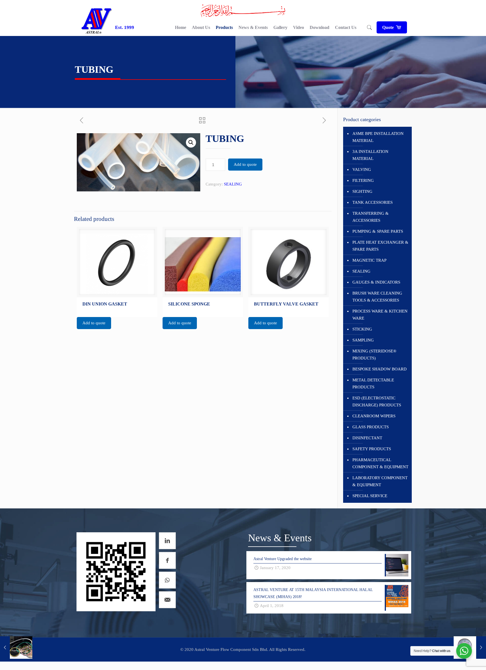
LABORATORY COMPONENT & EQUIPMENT (380, 481)
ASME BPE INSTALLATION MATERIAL (378, 137)
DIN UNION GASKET (104, 304)
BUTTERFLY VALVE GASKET (286, 304)
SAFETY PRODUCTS (371, 449)
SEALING (233, 184)
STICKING (362, 329)
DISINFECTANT (367, 438)
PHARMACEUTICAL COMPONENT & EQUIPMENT (380, 463)
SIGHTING (362, 191)
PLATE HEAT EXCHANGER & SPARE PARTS (380, 246)
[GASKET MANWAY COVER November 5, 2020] (16, 647)
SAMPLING (363, 340)
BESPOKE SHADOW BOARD (379, 369)
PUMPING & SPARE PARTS (377, 231)
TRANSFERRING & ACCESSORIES (370, 217)
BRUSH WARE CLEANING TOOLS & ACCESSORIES (377, 296)
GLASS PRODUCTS (370, 427)
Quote (388, 27)
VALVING (361, 169)
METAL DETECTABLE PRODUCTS (373, 383)
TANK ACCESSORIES (372, 202)
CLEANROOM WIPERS (373, 416)
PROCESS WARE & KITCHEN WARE (380, 314)
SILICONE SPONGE (189, 304)
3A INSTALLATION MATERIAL (370, 155)
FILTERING (363, 180)
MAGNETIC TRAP (369, 260)
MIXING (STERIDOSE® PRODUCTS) (374, 354)
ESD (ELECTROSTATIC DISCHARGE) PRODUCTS (376, 401)
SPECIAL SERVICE (369, 496)
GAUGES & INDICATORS (376, 282)
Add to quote (245, 164)
